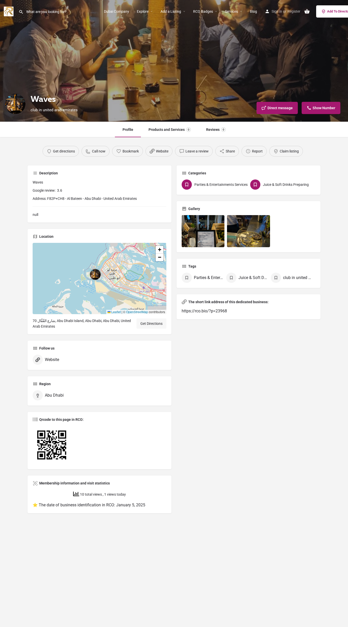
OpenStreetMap (137, 312)
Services (231, 11)
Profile (128, 130)
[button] (99, 278)
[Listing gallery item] (203, 231)
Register (293, 11)
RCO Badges (203, 11)
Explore (143, 11)
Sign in (277, 11)
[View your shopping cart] (307, 11)
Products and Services (169, 130)
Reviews (215, 130)
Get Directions (151, 324)
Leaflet (116, 312)
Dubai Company (116, 11)
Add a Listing (170, 11)
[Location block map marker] (95, 274)
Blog (253, 11)
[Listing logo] (15, 104)
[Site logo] (9, 11)
